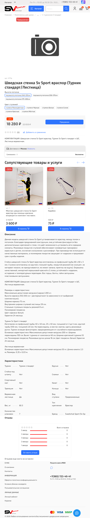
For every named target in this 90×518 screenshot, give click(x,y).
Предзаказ (64, 122)
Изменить (31, 149)
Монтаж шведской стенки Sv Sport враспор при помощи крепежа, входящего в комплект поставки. (21, 213)
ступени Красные (12, 111)
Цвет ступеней (11, 104)
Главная (8, 15)
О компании (9, 467)
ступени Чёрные (33, 108)
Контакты (8, 471)
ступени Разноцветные (15, 108)
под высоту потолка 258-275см (45, 95)
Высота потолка (12, 92)
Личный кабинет (11, 497)
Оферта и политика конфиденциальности (21, 480)
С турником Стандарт (51, 15)
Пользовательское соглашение (17, 488)
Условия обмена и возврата (15, 484)
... (38, 15)
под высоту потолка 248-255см (18, 95)
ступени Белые (48, 108)
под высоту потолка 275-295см (18, 99)
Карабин (52, 211)
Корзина (8, 501)
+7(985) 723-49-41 (69, 2)
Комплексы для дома (24, 15)
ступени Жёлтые (28, 111)
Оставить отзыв (30, 452)
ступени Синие (62, 108)
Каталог (8, 2)
